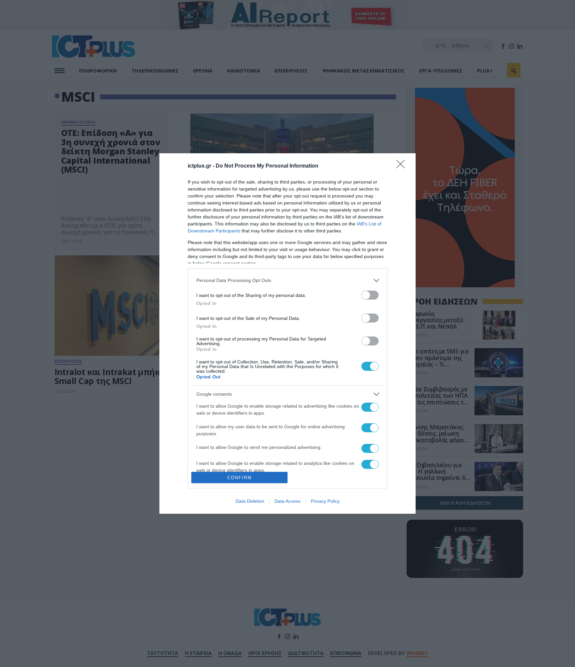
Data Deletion (250, 501)
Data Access (287, 501)
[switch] (370, 295)
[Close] (402, 166)
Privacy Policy (325, 501)
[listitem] (287, 280)
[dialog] (287, 333)
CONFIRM (239, 477)
